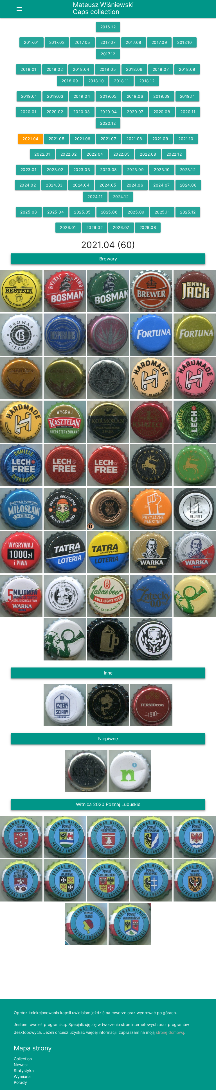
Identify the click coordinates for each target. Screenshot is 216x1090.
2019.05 (108, 96)
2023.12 (188, 169)
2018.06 (134, 69)
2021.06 (83, 138)
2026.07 (121, 227)
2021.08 (134, 138)
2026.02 (94, 227)
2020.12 (108, 123)
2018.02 (55, 69)
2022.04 (95, 154)
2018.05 (108, 69)
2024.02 (27, 185)
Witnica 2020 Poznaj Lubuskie (108, 804)
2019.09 (161, 96)
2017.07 (108, 42)
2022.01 (42, 154)
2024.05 (108, 185)
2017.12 (108, 53)
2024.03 (54, 185)
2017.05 (82, 42)
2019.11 (187, 96)
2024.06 (135, 185)
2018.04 (81, 69)
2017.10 (184, 42)
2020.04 (108, 111)
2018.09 (70, 80)
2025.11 (162, 212)
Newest (21, 1064)
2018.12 (147, 80)
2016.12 (108, 26)
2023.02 (55, 169)
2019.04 (82, 96)
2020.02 (55, 111)
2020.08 (162, 111)
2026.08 (148, 227)
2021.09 (160, 138)
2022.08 (148, 154)
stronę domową (170, 1032)
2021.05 (57, 138)
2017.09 (159, 42)
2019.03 (55, 96)
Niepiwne (108, 738)
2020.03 (81, 111)
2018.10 (96, 80)
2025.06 (109, 212)
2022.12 (174, 154)
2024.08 (188, 185)
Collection (23, 1058)
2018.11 (121, 80)
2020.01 (28, 111)
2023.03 (81, 169)
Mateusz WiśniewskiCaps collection (103, 8)
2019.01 (29, 96)
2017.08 (133, 42)
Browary (108, 259)
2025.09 (136, 212)
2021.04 (30, 138)
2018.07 (161, 69)
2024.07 (161, 185)
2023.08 (108, 169)
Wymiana (22, 1076)
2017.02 (57, 42)
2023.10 (162, 169)
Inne (108, 673)
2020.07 (135, 111)
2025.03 (28, 212)
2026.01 (68, 227)
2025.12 (188, 212)
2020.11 (188, 111)
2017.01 (31, 42)
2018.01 (29, 69)
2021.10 (186, 138)
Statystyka (24, 1070)
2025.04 (55, 212)
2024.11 (95, 196)
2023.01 (29, 169)
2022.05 (121, 154)
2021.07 (108, 138)
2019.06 (135, 96)
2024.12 (121, 196)
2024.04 (81, 185)
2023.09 (135, 169)
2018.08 (187, 69)
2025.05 (82, 212)
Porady (20, 1082)
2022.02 (68, 154)
